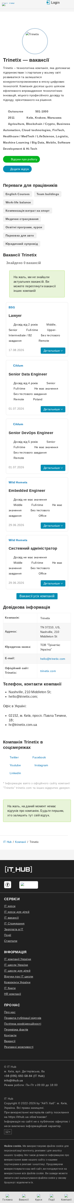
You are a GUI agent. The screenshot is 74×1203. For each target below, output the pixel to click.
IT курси (9, 906)
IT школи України (16, 965)
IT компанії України (17, 959)
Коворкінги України (17, 982)
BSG (12, 307)
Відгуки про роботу (24, 159)
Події (7, 935)
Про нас (9, 1012)
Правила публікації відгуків (22, 1018)
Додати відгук (19, 169)
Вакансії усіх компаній (37, 596)
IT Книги (10, 988)
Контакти (10, 1035)
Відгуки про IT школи (18, 976)
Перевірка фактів (16, 1029)
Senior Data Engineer (28, 374)
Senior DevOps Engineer (31, 433)
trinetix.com (48, 671)
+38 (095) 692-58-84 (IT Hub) (24, 1076)
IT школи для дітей (17, 970)
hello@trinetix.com (52, 658)
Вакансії (9, 1041)
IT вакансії (11, 917)
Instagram (41, 765)
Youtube (15, 765)
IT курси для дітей (16, 911)
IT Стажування (14, 923)
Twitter (14, 757)
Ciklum (18, 365)
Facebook (39, 757)
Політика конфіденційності (22, 1023)
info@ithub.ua (13, 1080)
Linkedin (15, 773)
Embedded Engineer (27, 491)
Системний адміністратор (33, 548)
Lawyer (15, 316)
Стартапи (10, 940)
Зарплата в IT (13, 929)
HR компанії (12, 993)
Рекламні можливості (18, 1047)
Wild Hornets (18, 482)
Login (55, 2)
